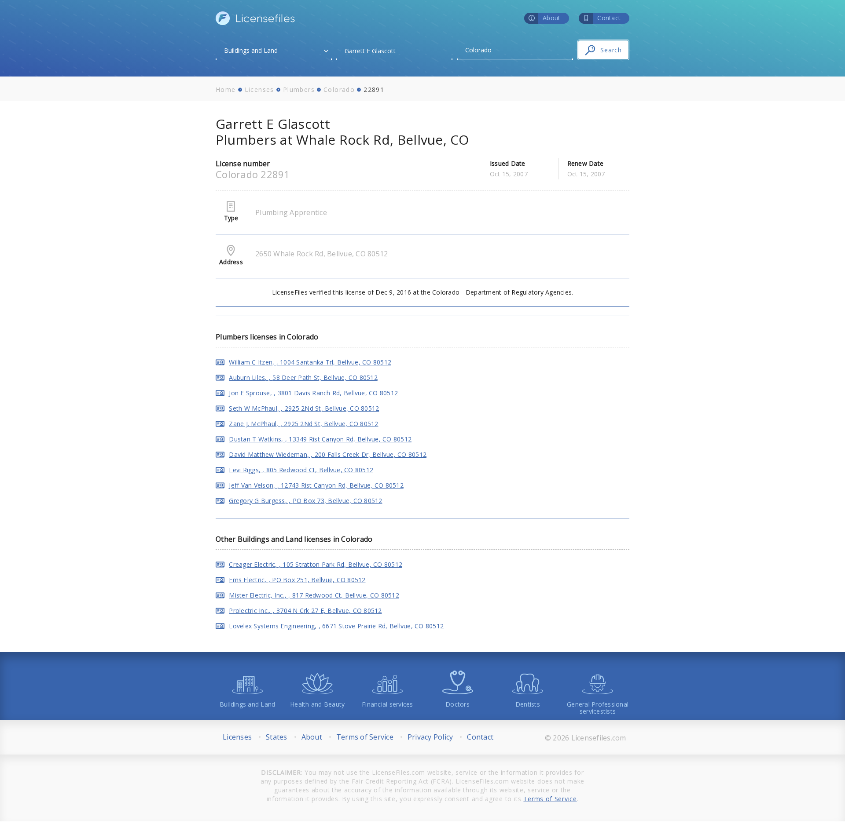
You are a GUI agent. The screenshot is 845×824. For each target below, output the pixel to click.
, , (310, 362)
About (311, 737)
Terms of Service (364, 737)
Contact (480, 737)
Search (611, 50)
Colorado (339, 89)
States (276, 737)
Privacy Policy (430, 737)
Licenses (259, 89)
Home (226, 89)
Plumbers (299, 89)
